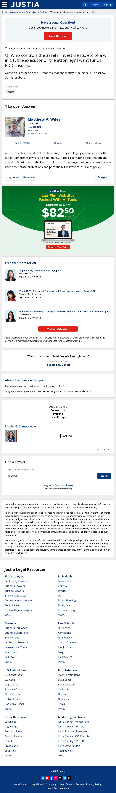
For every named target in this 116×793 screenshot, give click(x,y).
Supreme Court (13, 689)
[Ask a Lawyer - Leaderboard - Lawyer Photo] (11, 436)
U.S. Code (10, 679)
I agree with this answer (21, 177)
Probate (44, 12)
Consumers (11, 386)
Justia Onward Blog (69, 746)
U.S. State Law (67, 670)
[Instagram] (56, 778)
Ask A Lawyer (16, 12)
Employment (12, 637)
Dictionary (64, 628)
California (63, 689)
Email (59, 143)
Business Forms (14, 731)
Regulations (11, 684)
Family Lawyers (13, 605)
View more (104, 449)
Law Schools (66, 623)
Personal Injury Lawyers (18, 610)
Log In (95, 4)
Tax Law (9, 657)
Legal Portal (37, 784)
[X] (69, 778)
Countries (10, 750)
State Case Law (66, 684)
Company (51, 784)
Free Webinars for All (20, 263)
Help (61, 784)
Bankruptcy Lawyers (16, 581)
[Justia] (25, 4)
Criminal (62, 586)
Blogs (61, 652)
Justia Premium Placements (73, 731)
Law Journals (65, 647)
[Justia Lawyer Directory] (73, 778)
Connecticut (31, 12)
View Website (95, 143)
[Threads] (60, 778)
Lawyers (9, 391)
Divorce (62, 590)
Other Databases (16, 717)
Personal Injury (66, 610)
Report (104, 177)
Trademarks (11, 746)
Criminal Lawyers (14, 590)
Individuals (65, 576)
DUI (60, 595)
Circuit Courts (12, 694)
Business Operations (16, 632)
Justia (4, 12)
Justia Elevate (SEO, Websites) (74, 736)
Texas (61, 704)
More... (8, 615)
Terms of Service (75, 784)
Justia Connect (20, 784)
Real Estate (11, 652)
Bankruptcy (64, 581)
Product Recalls (13, 736)
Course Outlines (67, 642)
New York (63, 699)
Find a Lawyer (15, 462)
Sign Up (107, 4)
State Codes (64, 679)
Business (10, 623)
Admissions (64, 632)
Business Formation (16, 628)
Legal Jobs (10, 721)
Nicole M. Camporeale (20, 426)
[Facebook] (51, 778)
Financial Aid (65, 637)
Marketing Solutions (71, 717)
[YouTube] (47, 778)
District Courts (13, 699)
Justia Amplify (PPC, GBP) (72, 741)
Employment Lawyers (17, 595)
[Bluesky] (64, 778)
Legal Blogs (11, 726)
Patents (9, 741)
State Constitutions (69, 675)
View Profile (33, 130)
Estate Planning (67, 600)
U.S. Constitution (14, 675)
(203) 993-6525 (34, 127)
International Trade (16, 647)
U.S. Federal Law (15, 670)
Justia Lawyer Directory (71, 726)
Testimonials (65, 750)
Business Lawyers (15, 586)
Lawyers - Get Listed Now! (58, 485)
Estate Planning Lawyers (18, 600)
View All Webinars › (58, 328)
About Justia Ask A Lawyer (24, 380)
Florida (62, 694)
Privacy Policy (93, 784)
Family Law (64, 605)
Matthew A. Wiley (44, 119)
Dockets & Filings (14, 704)
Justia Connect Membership (73, 721)
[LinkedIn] (43, 778)
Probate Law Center (58, 364)
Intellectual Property (16, 642)
